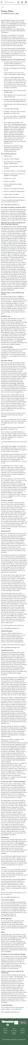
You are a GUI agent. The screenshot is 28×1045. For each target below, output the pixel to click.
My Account (22, 1030)
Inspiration (22, 1032)
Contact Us (5, 1030)
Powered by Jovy (21, 1039)
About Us (5, 1028)
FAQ (14, 1028)
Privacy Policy (14, 1030)
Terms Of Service (14, 1033)
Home (2, 7)
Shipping (5, 1032)
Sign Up (23, 1022)
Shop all (22, 1028)
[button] (18, 2)
